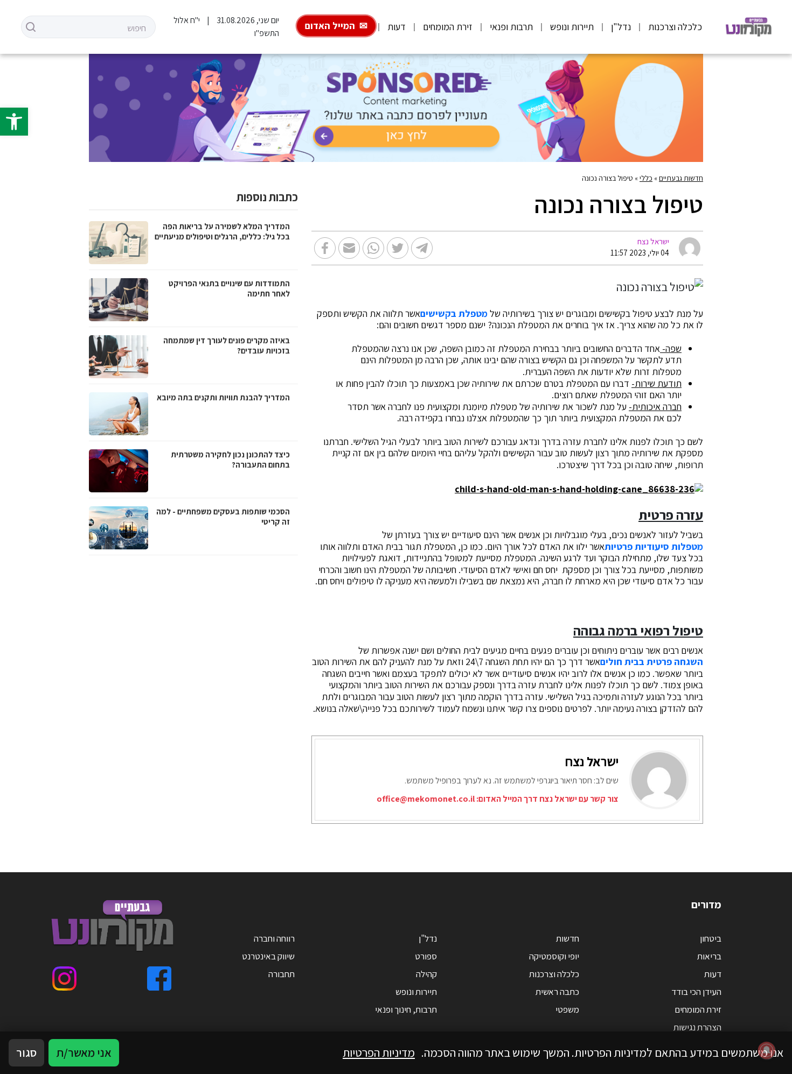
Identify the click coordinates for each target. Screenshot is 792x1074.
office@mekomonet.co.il (426, 798)
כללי (646, 178)
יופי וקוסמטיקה (554, 956)
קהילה (426, 974)
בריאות (709, 956)
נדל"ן (621, 26)
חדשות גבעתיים (681, 178)
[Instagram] (64, 978)
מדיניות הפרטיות (379, 1052)
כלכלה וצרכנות (675, 26)
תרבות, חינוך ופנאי (406, 1009)
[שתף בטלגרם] (422, 248)
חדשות (567, 938)
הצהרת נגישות (697, 1027)
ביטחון (710, 938)
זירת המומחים (448, 26)
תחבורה (281, 974)
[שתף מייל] (349, 248)
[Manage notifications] (766, 1050)
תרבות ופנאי (511, 26)
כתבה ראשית (557, 992)
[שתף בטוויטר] (397, 248)
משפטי (567, 1009)
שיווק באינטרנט (268, 956)
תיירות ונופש (572, 26)
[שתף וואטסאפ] (373, 248)
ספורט (426, 956)
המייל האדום (330, 25)
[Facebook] (159, 978)
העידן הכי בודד (696, 992)
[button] (14, 122)
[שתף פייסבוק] (325, 248)
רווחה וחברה (274, 938)
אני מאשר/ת (84, 1052)
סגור (26, 1052)
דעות (396, 26)
